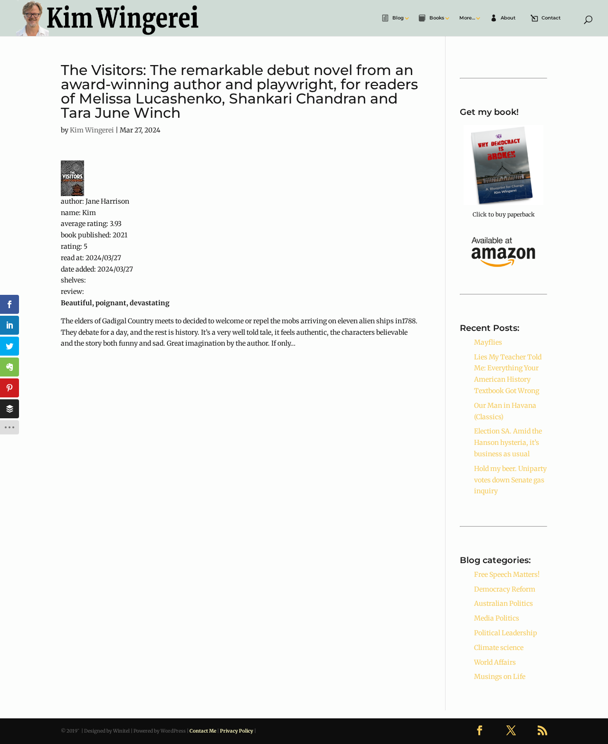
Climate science (498, 647)
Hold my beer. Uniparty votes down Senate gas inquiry (510, 480)
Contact (551, 18)
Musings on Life (499, 676)
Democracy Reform (504, 589)
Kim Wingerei (92, 130)
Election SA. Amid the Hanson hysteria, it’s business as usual (508, 442)
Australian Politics (503, 603)
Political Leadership (505, 633)
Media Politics (496, 618)
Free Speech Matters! (507, 574)
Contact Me (203, 731)
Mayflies (488, 342)
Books (436, 18)
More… (467, 18)
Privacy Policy (236, 731)
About (508, 18)
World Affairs (495, 662)
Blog (398, 18)
